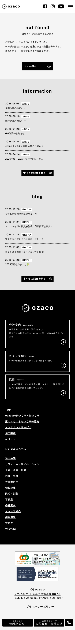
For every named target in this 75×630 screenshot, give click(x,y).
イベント (10, 439)
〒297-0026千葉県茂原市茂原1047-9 (37, 594)
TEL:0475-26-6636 (25, 598)
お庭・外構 (11, 476)
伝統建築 (10, 488)
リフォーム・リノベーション (22, 464)
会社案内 (10, 506)
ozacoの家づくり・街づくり (22, 416)
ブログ (9, 523)
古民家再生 (11, 482)
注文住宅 (10, 458)
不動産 (9, 500)
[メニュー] (70, 6)
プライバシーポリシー (40, 607)
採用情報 (10, 517)
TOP (8, 410)
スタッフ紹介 (13, 511)
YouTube (11, 529)
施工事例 (10, 433)
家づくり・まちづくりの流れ (22, 422)
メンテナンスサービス (18, 428)
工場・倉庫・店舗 (15, 470)
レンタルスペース (15, 449)
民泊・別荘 (11, 494)
